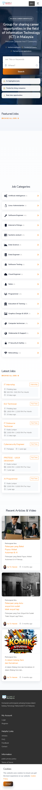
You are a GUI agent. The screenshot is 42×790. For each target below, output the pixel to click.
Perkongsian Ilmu (11, 543)
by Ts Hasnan (12, 567)
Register (5, 723)
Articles (4, 736)
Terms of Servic (7, 762)
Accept (8, 784)
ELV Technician (10, 404)
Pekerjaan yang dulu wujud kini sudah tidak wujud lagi (14, 606)
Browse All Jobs (9, 118)
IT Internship (9, 384)
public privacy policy (9, 759)
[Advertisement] (21, 161)
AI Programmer (11, 478)
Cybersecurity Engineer (14, 444)
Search (21, 71)
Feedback (5, 743)
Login (4, 720)
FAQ (3, 739)
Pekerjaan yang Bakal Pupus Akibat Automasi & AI (14, 549)
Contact (4, 746)
